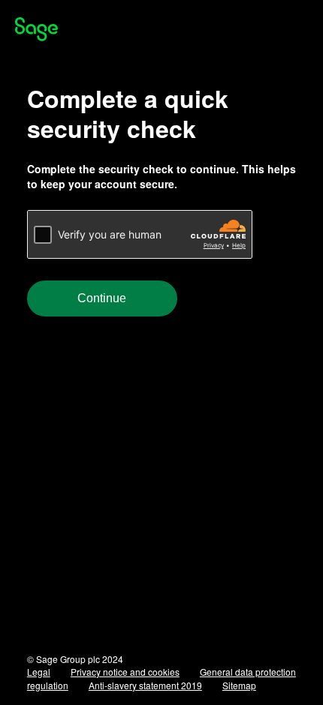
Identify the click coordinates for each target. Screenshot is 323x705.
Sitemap (239, 685)
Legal (38, 671)
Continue (101, 298)
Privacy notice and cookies (125, 671)
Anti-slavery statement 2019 (145, 685)
